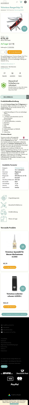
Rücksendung (4, 346)
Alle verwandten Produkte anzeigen (14, 314)
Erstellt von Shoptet (16, 394)
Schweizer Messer (19, 168)
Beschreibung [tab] (8, 97)
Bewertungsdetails (19, 10)
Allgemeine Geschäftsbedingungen (9, 344)
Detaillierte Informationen (7, 63)
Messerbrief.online (7, 329)
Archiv (4, 366)
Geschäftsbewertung (6, 342)
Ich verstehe (14, 403)
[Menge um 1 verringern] (6, 53)
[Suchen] (17, 2)
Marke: (5, 68)
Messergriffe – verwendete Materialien (10, 363)
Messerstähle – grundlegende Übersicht (11, 361)
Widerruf (3, 348)
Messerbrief (6, 327)
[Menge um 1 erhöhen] (6, 51)
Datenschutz (4, 350)
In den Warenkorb (15, 52)
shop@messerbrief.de (8, 325)
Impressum (3, 340)
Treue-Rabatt (4, 338)
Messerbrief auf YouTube (9, 332)
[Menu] (25, 2)
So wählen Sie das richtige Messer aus (11, 358)
